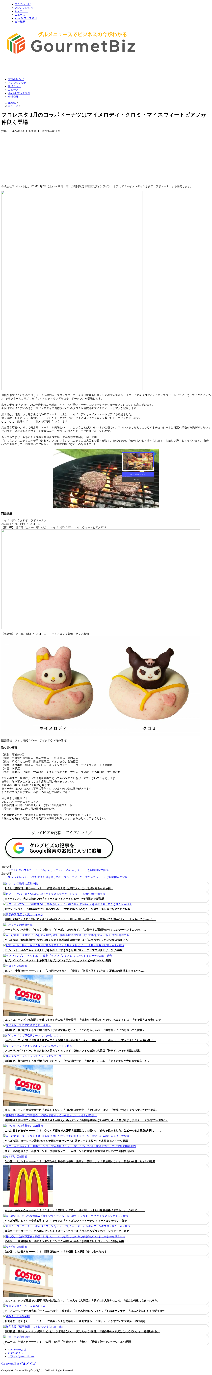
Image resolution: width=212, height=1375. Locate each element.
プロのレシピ (22, 4)
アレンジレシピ (24, 7)
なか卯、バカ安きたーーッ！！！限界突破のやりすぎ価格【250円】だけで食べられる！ (57, 1251)
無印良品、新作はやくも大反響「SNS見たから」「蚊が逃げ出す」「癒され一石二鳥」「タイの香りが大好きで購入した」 (77, 1061)
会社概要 (20, 21)
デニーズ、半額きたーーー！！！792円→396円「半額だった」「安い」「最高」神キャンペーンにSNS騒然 (68, 1341)
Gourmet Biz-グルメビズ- (18, 1363)
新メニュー (21, 11)
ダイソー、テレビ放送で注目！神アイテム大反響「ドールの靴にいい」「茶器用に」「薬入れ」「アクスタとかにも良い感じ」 (80, 1040)
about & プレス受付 (26, 18)
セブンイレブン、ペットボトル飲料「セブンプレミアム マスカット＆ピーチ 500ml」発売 (58, 960)
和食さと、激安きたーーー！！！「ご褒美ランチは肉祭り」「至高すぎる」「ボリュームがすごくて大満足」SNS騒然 (75, 1321)
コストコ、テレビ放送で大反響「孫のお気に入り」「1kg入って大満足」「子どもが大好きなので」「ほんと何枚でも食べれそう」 (82, 1300)
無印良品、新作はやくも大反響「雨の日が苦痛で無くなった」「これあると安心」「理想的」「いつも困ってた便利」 (75, 1030)
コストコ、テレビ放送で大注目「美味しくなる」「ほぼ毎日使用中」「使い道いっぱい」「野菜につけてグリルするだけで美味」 (81, 1110)
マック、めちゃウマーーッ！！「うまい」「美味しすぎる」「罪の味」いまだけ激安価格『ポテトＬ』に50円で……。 (75, 1210)
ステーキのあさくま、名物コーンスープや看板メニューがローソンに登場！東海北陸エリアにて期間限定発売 (69, 1151)
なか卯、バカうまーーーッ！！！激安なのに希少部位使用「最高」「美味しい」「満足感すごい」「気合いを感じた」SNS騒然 (80, 1161)
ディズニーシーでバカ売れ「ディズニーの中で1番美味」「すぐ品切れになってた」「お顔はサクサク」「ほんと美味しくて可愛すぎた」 (86, 1310)
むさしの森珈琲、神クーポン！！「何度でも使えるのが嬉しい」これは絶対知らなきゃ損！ (59, 888)
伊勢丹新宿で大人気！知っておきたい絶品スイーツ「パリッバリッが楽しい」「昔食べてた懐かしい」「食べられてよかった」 (80, 919)
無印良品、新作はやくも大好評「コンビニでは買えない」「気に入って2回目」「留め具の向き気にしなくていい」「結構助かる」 (82, 1331)
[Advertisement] (61, 66)
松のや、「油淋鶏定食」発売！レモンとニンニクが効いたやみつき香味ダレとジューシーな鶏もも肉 (64, 1241)
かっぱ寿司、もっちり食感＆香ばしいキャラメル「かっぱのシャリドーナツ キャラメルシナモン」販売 (66, 1220)
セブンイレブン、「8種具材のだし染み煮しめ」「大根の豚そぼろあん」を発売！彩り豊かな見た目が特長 (68, 909)
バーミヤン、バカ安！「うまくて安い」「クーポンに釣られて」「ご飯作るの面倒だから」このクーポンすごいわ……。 (76, 929)
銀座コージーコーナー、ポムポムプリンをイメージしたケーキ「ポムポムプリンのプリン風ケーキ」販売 (67, 1231)
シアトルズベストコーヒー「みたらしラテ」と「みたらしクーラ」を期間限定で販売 (58, 870)
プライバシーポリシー (21, 1356)
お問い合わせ (16, 1353)
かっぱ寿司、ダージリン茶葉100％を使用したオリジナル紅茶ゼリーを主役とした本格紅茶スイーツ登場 (66, 1140)
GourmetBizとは (17, 1349)
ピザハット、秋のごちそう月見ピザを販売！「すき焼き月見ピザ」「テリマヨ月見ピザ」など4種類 (64, 950)
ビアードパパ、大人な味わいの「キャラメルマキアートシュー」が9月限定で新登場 (54, 898)
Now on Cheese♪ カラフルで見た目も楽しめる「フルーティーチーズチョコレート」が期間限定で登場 (68, 877)
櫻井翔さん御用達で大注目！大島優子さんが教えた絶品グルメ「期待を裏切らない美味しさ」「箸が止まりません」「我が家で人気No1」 (86, 1120)
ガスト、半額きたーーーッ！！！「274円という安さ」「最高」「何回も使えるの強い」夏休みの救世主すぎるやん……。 (77, 970)
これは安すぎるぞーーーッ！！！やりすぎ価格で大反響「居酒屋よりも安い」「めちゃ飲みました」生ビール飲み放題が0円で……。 (83, 1130)
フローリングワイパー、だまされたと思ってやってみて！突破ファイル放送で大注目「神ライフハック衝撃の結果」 (73, 1050)
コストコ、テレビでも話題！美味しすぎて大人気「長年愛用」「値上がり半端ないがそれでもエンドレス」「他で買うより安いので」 (84, 1019)
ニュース (20, 14)
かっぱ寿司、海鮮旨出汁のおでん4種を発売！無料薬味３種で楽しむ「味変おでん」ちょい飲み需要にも (66, 939)
